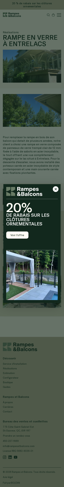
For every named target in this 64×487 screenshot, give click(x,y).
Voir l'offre (17, 235)
